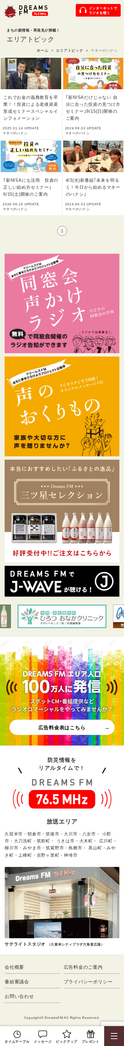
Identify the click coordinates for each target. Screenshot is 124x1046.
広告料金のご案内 (83, 967)
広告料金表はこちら (61, 727)
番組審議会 (17, 981)
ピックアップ (66, 1041)
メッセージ (43, 1041)
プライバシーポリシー (88, 981)
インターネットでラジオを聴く (103, 10)
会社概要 (14, 967)
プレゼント (91, 1041)
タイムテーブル (17, 1041)
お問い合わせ (19, 996)
